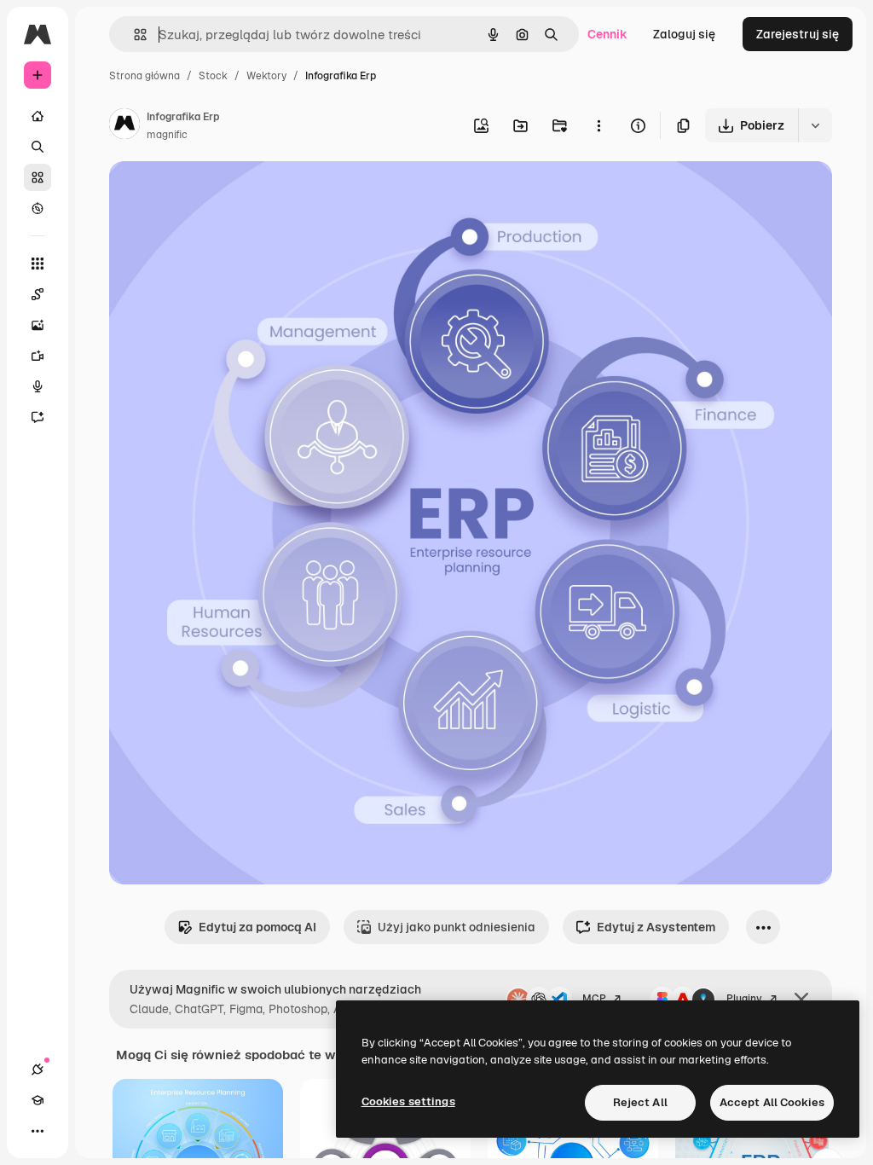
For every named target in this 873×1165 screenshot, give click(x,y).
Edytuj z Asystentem (656, 927)
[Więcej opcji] (598, 125)
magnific (167, 135)
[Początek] (37, 116)
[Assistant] (37, 417)
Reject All (640, 1102)
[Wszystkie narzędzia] (37, 263)
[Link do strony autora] (124, 126)
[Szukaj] (37, 146)
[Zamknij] (801, 999)
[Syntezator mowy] (37, 386)
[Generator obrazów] (37, 325)
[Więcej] (37, 1131)
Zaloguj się (684, 34)
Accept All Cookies (772, 1102)
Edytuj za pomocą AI (257, 927)
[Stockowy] (37, 177)
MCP (594, 999)
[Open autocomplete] (133, 34)
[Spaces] (37, 294)
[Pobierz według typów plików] (815, 125)
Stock (213, 76)
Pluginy (744, 999)
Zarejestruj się (797, 34)
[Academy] (37, 1100)
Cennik (607, 34)
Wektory (266, 76)
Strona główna (144, 76)
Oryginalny (226, 194)
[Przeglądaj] (37, 208)
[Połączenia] (37, 1069)
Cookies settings (408, 1101)
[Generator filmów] (37, 355)
